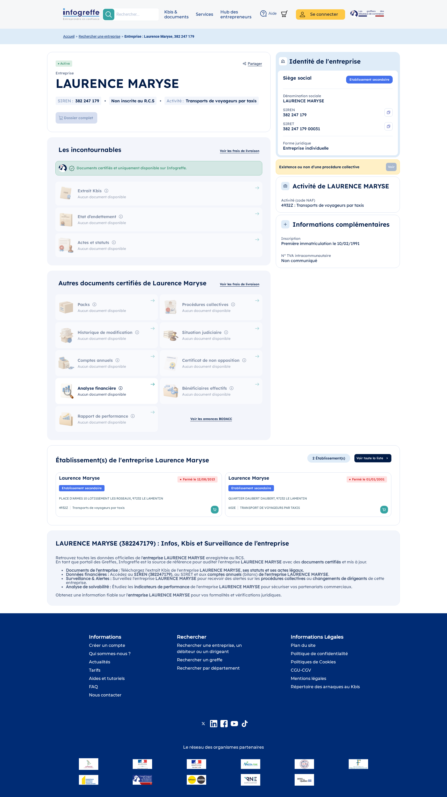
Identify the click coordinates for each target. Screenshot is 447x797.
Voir (391, 167)
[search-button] (108, 14)
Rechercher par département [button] (208, 668)
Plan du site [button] (303, 645)
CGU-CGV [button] (301, 670)
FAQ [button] (93, 686)
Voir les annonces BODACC (211, 419)
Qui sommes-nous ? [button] (110, 653)
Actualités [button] (99, 662)
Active (65, 63)
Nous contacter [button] (105, 695)
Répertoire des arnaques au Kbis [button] (325, 686)
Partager (255, 64)
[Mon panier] (284, 14)
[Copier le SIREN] (388, 112)
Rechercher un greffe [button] (199, 659)
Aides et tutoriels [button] (107, 678)
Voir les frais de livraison (239, 151)
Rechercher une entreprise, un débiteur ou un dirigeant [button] (209, 648)
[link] (139, 494)
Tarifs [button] (94, 670)
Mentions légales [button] (308, 678)
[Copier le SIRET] (388, 126)
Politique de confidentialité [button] (319, 653)
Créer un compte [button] (107, 645)
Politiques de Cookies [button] (313, 662)
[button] (176, 14)
